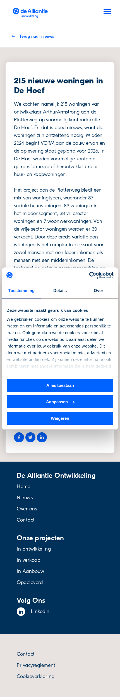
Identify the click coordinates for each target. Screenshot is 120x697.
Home (23, 486)
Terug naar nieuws (37, 36)
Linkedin (40, 611)
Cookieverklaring (36, 676)
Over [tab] (98, 290)
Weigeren (60, 418)
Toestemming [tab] (21, 290)
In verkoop (28, 560)
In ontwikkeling (34, 549)
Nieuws (25, 498)
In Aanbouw (30, 571)
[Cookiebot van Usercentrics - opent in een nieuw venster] (89, 275)
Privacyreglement (36, 665)
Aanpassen (57, 401)
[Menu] (107, 12)
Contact (26, 520)
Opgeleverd (30, 582)
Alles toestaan (60, 385)
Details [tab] (60, 290)
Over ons (27, 509)
